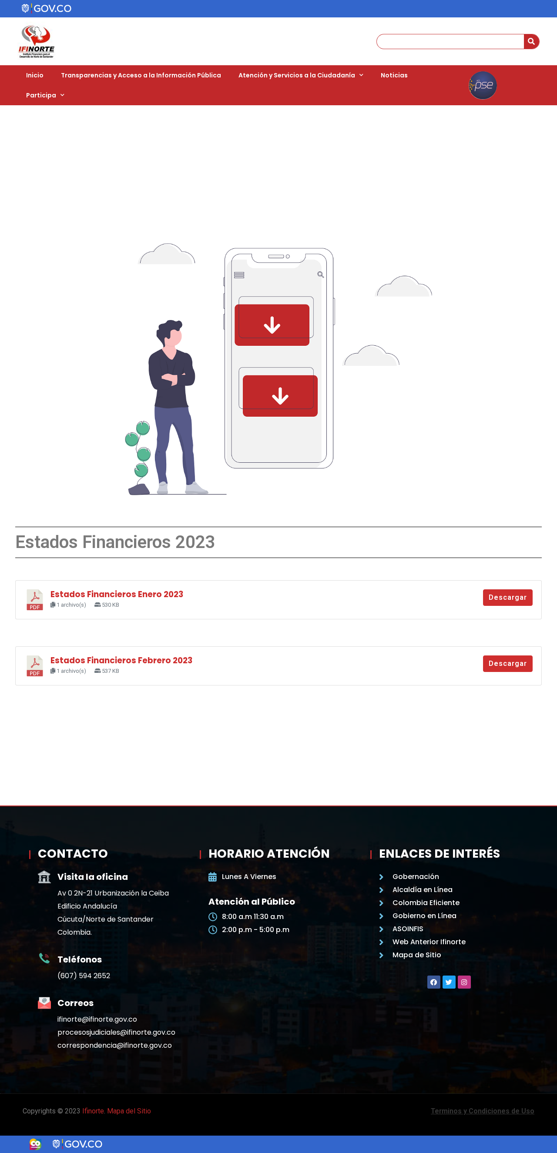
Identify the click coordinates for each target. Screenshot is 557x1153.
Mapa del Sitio (129, 1111)
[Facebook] (433, 982)
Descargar (508, 597)
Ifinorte (93, 1111)
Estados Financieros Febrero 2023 (121, 660)
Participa (41, 95)
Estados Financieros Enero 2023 (116, 594)
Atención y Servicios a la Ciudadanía (296, 75)
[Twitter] (449, 982)
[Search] (531, 41)
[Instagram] (464, 982)
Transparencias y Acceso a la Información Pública (141, 75)
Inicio (35, 75)
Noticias (394, 75)
